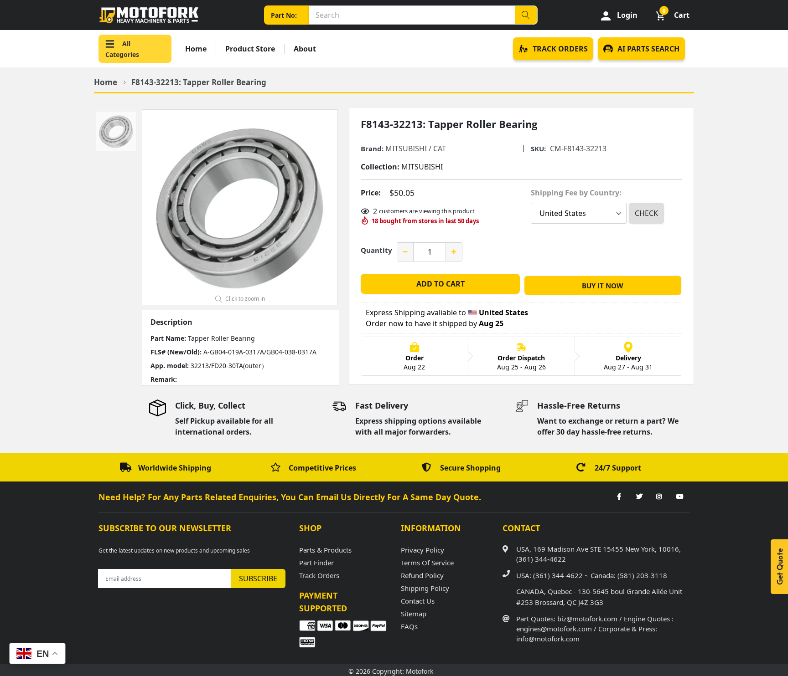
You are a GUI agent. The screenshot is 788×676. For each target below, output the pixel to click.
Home (196, 49)
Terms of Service (427, 562)
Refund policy (422, 575)
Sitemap (413, 613)
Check (646, 213)
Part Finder (316, 562)
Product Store (250, 49)
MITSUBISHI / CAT (415, 148)
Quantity (376, 250)
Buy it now (602, 285)
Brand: (372, 148)
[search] (526, 15)
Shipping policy (425, 588)
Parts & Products (325, 549)
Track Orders (319, 575)
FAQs (409, 626)
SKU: (538, 148)
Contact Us (418, 600)
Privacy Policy (422, 549)
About (305, 49)
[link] (619, 497)
